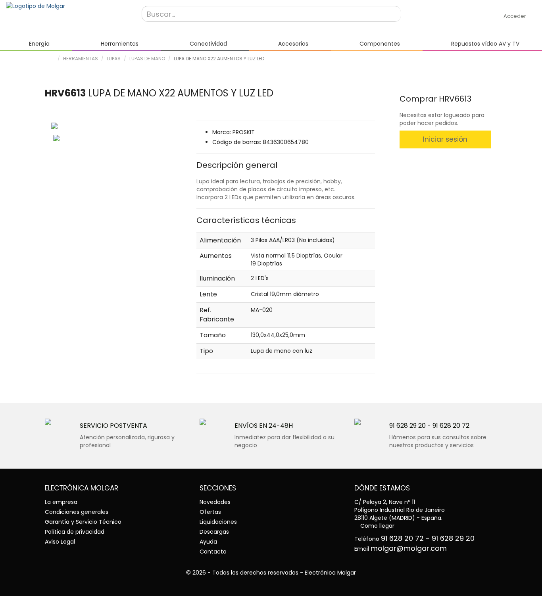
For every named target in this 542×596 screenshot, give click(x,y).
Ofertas (210, 512)
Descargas (214, 532)
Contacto (213, 552)
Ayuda (208, 542)
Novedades (215, 502)
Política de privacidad (74, 532)
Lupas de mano (147, 58)
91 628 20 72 (450, 425)
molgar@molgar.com (409, 548)
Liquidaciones (218, 522)
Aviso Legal (60, 542)
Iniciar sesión (445, 139)
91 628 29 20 (407, 425)
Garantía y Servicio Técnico (83, 522)
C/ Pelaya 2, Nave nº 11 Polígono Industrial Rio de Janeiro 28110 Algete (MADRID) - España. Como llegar (399, 514)
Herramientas (80, 58)
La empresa (61, 502)
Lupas (114, 58)
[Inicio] (68, 6)
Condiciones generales (76, 512)
